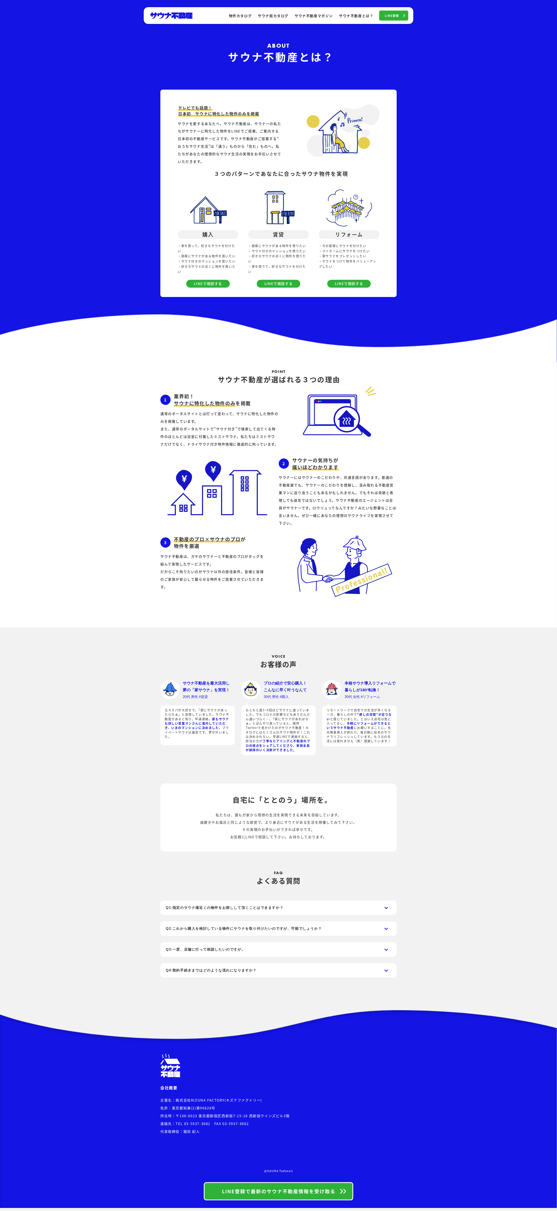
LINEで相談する (208, 283)
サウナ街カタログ (273, 15)
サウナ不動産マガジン (314, 15)
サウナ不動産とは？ (356, 15)
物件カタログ (240, 15)
